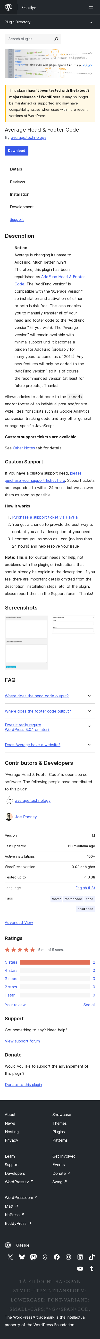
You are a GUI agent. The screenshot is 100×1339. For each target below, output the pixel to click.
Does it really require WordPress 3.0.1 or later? (27, 727)
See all (89, 1004)
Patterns (60, 1140)
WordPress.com (21, 1197)
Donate (61, 1173)
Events (58, 1164)
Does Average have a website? (32, 745)
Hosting (12, 1131)
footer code (73, 899)
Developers (15, 1173)
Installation (19, 194)
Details (16, 169)
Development (22, 206)
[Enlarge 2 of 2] (88, 622)
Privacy (11, 1140)
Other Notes (24, 448)
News (10, 1123)
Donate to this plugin (23, 1084)
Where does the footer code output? (38, 711)
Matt (11, 1206)
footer (56, 899)
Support (17, 219)
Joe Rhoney (26, 816)
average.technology (28, 137)
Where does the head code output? (37, 696)
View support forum (22, 1041)
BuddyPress (18, 1223)
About (10, 1114)
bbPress (15, 1214)
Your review (15, 1004)
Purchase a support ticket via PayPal (45, 517)
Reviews (17, 181)
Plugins (58, 1131)
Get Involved (64, 1156)
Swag (59, 1181)
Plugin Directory (18, 22)
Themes (59, 1123)
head (89, 899)
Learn (10, 1156)
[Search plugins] (56, 39)
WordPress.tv (19, 1181)
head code (85, 909)
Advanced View (19, 922)
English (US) (85, 888)
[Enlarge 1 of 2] (41, 622)
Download (16, 151)
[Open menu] (92, 7)
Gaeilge (22, 1245)
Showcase (61, 1114)
